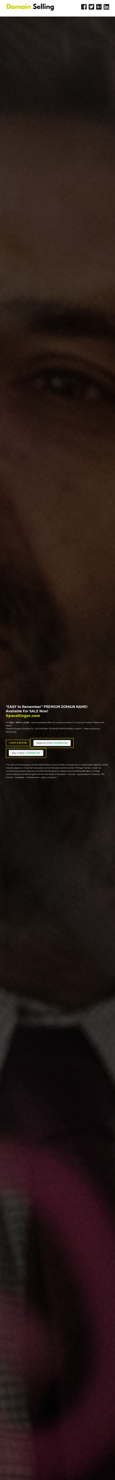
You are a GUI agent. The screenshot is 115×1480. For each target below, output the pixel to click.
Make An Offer (45, 743)
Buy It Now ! (18, 752)
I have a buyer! (18, 743)
